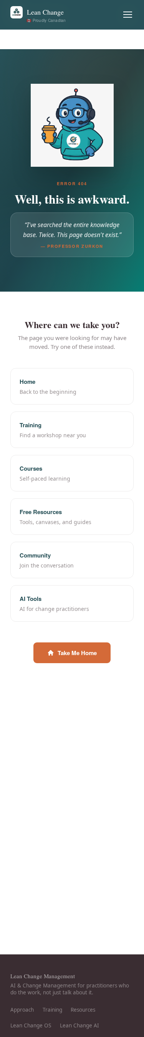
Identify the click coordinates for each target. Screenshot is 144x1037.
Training (52, 1009)
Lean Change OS (30, 1025)
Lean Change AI (79, 1025)
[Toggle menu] (128, 15)
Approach (22, 1009)
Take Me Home (77, 653)
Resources (83, 1009)
